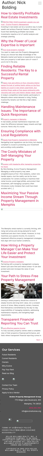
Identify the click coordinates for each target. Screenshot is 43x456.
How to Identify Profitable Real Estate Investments (20, 15)
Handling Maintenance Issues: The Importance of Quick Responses (21, 110)
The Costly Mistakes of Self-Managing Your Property (18, 155)
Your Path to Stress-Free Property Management (19, 278)
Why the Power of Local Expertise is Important (18, 43)
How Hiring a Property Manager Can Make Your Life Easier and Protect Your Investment (19, 251)
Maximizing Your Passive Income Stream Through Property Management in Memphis (20, 199)
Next (39, 340)
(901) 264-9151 (35, 408)
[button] (40, 3)
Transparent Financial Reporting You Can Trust (19, 321)
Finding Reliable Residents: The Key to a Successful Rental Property (19, 72)
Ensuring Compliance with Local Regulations (20, 133)
